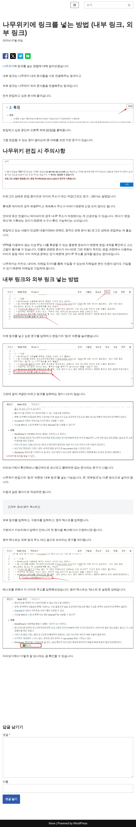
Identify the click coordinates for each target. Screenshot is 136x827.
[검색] (129, 5)
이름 (5, 781)
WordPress (80, 823)
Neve (52, 823)
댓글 (6, 734)
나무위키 (8, 66)
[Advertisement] (68, 688)
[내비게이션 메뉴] (74, 5)
